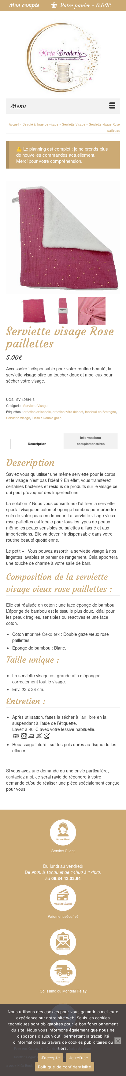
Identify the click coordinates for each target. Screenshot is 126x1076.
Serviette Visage (35, 405)
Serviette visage (18, 417)
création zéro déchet (68, 411)
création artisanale (37, 411)
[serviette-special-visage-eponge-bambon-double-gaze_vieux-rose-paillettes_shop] (63, 236)
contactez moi (19, 777)
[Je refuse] (117, 1040)
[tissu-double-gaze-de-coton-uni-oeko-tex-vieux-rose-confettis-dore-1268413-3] (92, 310)
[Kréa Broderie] (63, 57)
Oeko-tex (51, 634)
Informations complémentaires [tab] (91, 440)
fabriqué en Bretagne (100, 411)
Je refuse (78, 1057)
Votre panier (84, 5)
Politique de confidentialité (64, 1066)
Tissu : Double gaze (46, 417)
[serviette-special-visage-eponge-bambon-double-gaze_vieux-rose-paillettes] (34, 310)
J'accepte (50, 1057)
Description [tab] (37, 443)
